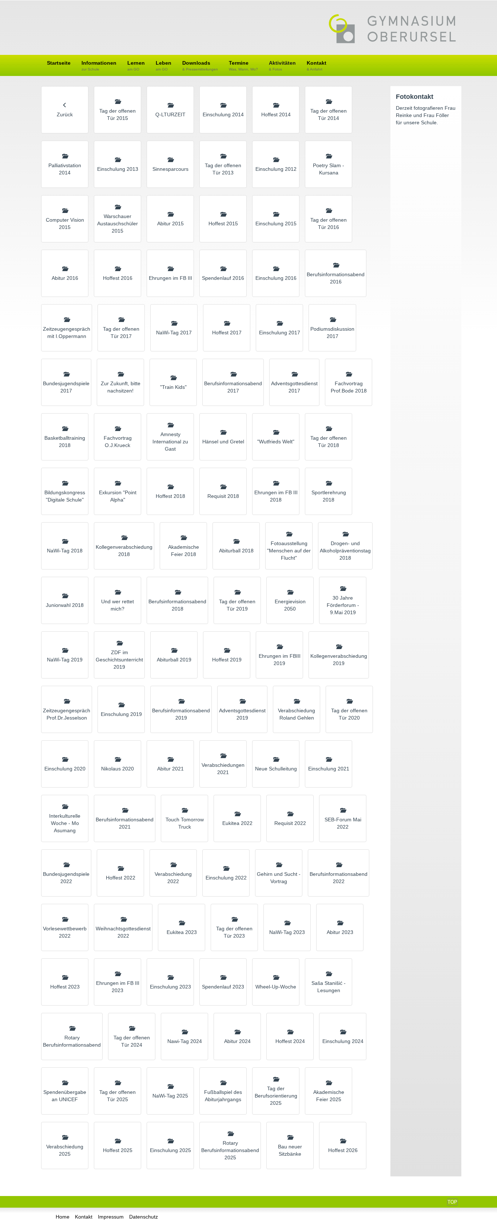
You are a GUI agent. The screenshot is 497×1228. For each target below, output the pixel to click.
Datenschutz (143, 1217)
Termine (243, 65)
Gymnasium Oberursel (392, 29)
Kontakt (316, 65)
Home (62, 1217)
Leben (163, 65)
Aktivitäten (282, 65)
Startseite (59, 63)
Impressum (111, 1217)
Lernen (136, 65)
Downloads (200, 65)
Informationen (98, 65)
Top (452, 1202)
